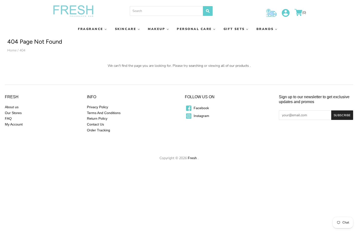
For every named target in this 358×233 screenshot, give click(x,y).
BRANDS (265, 29)
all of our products (235, 65)
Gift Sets (234, 29)
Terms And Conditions (104, 113)
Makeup (156, 29)
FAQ (8, 118)
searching (196, 65)
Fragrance (90, 29)
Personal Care (194, 29)
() (304, 12)
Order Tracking (98, 130)
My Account (14, 124)
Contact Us (95, 124)
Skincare (125, 29)
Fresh (192, 158)
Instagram (201, 116)
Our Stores (13, 113)
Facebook (201, 108)
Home (12, 50)
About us (12, 107)
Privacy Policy (97, 107)
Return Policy (97, 118)
